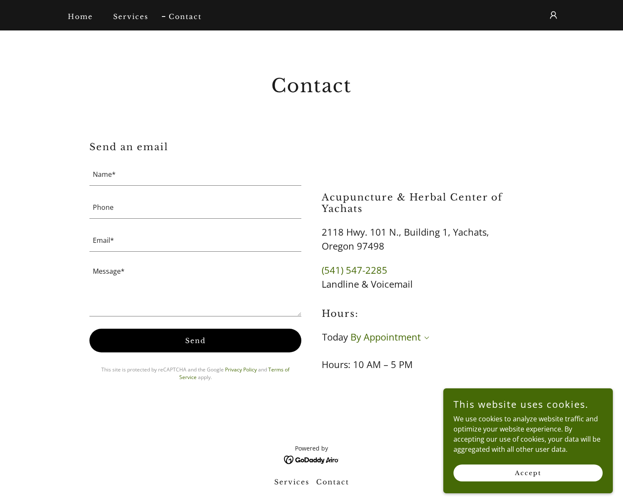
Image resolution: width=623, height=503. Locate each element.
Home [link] (80, 16)
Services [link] (130, 16)
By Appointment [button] (385, 336)
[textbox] (195, 174)
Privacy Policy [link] (241, 369)
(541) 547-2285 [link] (354, 270)
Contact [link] (185, 16)
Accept (528, 472)
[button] (553, 15)
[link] (311, 459)
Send (195, 340)
